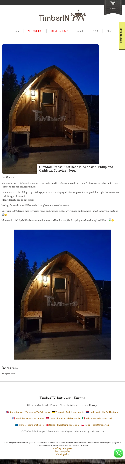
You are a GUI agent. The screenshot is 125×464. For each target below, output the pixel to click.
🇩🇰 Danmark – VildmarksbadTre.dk (63, 418)
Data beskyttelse (62, 451)
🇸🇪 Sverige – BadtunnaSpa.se (29, 425)
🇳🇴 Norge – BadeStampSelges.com (62, 425)
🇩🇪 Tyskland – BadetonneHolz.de (68, 412)
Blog (109, 31)
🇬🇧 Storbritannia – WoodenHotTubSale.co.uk (28, 412)
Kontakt (80, 31)
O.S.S (95, 31)
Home (16, 31)
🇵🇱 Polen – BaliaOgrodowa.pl (95, 425)
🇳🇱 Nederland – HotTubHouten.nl (102, 412)
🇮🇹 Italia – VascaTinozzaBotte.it (97, 418)
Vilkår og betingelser (62, 448)
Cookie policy (62, 454)
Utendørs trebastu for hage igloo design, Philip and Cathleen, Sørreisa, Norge (76, 168)
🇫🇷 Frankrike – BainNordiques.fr (28, 418)
